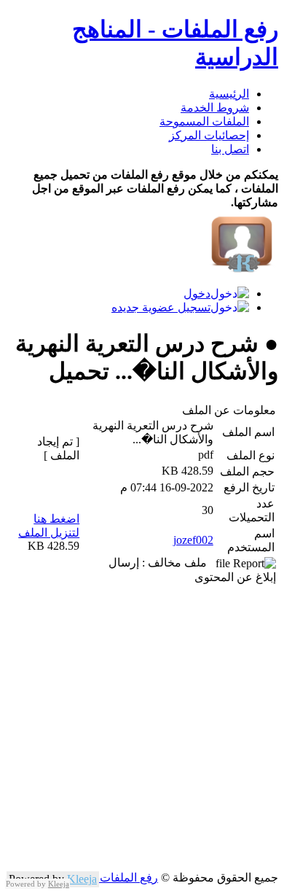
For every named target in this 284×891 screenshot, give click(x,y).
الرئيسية (229, 93)
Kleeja (82, 879)
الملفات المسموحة (204, 121)
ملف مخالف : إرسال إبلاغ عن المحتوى (192, 569)
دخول (197, 293)
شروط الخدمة (215, 107)
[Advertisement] (142, 728)
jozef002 (193, 540)
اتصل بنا (230, 149)
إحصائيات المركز (209, 135)
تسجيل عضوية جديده (160, 307)
